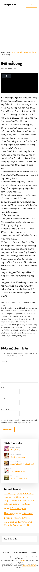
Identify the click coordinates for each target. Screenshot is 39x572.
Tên (3, 387)
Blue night (12, 494)
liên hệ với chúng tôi (29, 566)
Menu (33, 5)
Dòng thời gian (16, 450)
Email (3, 398)
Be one (6, 494)
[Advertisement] (19, 29)
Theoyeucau (9, 4)
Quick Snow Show (15, 447)
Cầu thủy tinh (15, 500)
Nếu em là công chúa (18, 478)
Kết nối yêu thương (30, 52)
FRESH (26, 501)
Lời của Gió (27, 513)
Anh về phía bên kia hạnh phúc (22, 464)
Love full (17, 514)
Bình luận (5, 361)
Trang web (5, 409)
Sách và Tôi (15, 522)
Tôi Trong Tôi (27, 522)
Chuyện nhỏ (23, 494)
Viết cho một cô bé (17, 471)
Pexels (34, 564)
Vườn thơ (8, 525)
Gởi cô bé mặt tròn (17, 457)
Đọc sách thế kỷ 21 (21, 525)
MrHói (23, 560)
